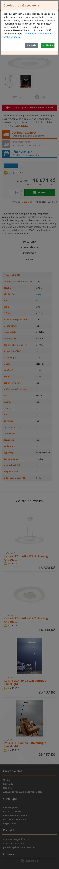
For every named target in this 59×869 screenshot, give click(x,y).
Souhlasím (47, 45)
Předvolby (32, 45)
